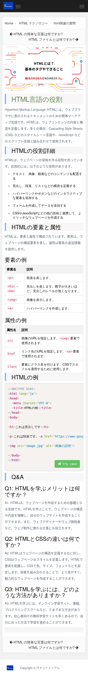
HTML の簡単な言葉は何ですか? (38, 33)
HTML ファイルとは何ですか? (51, 39)
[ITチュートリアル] (8, 5)
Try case (69, 464)
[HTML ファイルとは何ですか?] (77, 39)
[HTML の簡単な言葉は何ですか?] (11, 33)
